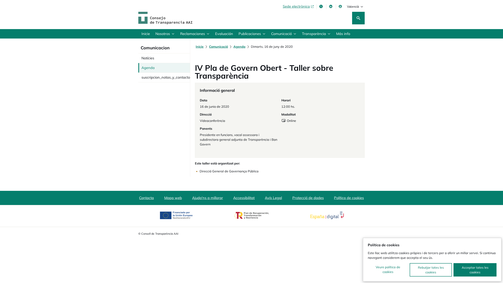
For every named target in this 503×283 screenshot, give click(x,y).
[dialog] (432, 259)
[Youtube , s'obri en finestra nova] (340, 6)
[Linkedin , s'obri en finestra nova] (331, 6)
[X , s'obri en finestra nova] (321, 6)
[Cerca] (358, 18)
